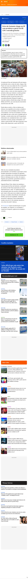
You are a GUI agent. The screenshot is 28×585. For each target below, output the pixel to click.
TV (7, 376)
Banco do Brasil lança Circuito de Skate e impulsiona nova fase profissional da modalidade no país (9, 320)
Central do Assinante (12, 4)
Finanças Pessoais (14, 221)
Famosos (9, 406)
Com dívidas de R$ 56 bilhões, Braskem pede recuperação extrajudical (8, 292)
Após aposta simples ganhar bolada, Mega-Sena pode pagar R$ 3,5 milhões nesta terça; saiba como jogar (10, 301)
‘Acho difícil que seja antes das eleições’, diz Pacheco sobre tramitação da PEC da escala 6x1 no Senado (13, 268)
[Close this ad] (27, 577)
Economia (7, 14)
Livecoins (22, 22)
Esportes (3, 317)
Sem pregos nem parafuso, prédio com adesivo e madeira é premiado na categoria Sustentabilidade (13, 488)
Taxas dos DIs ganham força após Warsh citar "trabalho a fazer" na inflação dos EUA (12, 494)
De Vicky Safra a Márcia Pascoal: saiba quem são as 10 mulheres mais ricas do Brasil (10, 520)
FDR (17, 22)
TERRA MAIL (3, 4)
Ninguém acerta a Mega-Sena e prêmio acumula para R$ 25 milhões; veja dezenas (10, 282)
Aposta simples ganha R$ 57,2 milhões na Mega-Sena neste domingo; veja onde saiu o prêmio (9, 330)
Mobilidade (9, 366)
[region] (14, 582)
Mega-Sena (3, 279)
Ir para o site (6, 1)
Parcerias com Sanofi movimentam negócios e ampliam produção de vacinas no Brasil (12, 506)
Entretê (9, 447)
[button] (1, 1)
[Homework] (4, 218)
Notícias (3, 262)
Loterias (4, 22)
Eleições (9, 386)
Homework (5, 206)
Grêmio (8, 396)
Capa (2, 14)
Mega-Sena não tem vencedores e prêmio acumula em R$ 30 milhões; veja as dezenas (9, 311)
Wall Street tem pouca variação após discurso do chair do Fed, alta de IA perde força (13, 500)
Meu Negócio (11, 22)
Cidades (8, 426)
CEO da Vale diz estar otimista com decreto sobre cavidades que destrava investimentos (13, 512)
